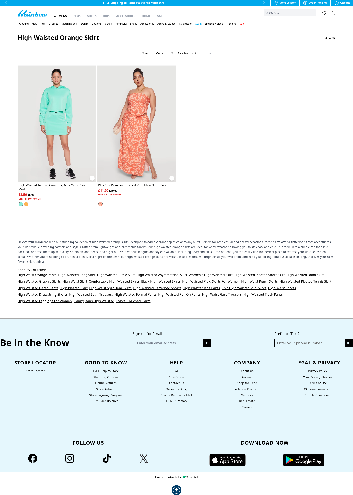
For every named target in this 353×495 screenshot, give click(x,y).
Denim (84, 23)
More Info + (159, 3)
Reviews (247, 377)
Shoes (92, 16)
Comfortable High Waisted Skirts (114, 281)
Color (159, 53)
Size (145, 53)
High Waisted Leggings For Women (45, 301)
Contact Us (176, 383)
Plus (77, 16)
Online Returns (106, 383)
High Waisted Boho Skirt (305, 275)
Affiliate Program (247, 389)
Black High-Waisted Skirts (161, 281)
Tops (43, 23)
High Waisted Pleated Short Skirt (259, 275)
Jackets (109, 23)
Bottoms (96, 23)
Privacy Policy (317, 371)
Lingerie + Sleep (214, 23)
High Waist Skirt (75, 281)
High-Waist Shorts (282, 288)
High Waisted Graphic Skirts (39, 281)
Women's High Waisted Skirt (211, 275)
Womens (60, 16)
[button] (313, 12)
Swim (198, 23)
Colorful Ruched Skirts (133, 301)
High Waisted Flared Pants (38, 288)
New (34, 23)
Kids (106, 16)
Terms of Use (317, 383)
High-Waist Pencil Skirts (259, 281)
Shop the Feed (247, 383)
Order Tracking (176, 389)
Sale (160, 16)
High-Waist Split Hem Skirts (110, 288)
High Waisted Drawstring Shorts (43, 294)
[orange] (26, 204)
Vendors (247, 395)
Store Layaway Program (106, 395)
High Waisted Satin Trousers (91, 294)
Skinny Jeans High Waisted (94, 301)
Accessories (125, 16)
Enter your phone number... (300, 343)
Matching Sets (69, 23)
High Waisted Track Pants (263, 294)
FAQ (176, 371)
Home (146, 16)
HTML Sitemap (176, 401)
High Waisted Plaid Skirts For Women (211, 281)
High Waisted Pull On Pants (179, 294)
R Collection (185, 23)
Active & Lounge (166, 23)
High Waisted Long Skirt (76, 275)
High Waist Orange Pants (37, 275)
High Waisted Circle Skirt (116, 275)
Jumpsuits (121, 23)
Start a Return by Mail (176, 395)
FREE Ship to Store (106, 371)
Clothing (24, 23)
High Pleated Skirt (74, 288)
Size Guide (176, 377)
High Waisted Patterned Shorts (157, 288)
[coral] (100, 204)
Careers (247, 407)
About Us (247, 371)
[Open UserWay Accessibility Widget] (176, 490)
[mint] (21, 204)
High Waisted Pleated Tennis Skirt (305, 281)
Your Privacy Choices (317, 377)
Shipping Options (105, 377)
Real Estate (247, 401)
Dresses (53, 23)
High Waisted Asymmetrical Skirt (162, 275)
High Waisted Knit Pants (201, 288)
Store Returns (106, 389)
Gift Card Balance (105, 401)
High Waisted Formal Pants (135, 294)
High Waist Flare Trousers (222, 294)
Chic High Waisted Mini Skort (244, 288)
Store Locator (35, 371)
